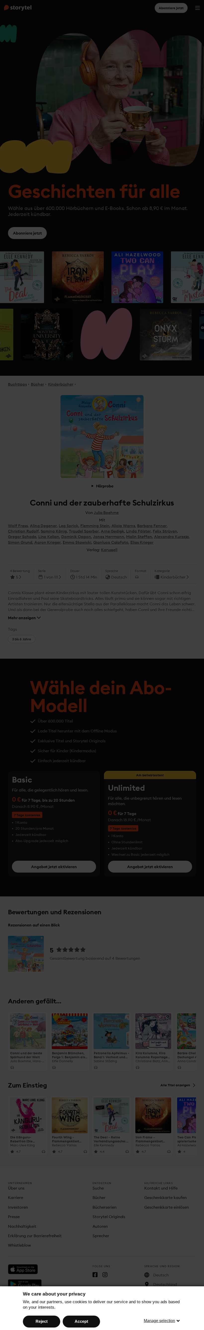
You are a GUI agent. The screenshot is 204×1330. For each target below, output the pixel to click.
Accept (81, 1321)
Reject (42, 1321)
